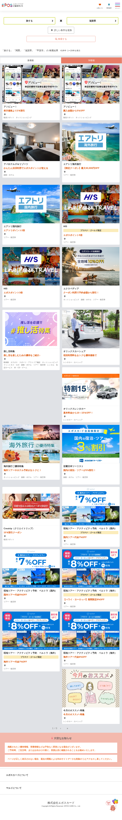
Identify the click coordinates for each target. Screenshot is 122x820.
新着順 (30, 60)
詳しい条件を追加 (62, 30)
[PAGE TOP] (114, 804)
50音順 (91, 60)
